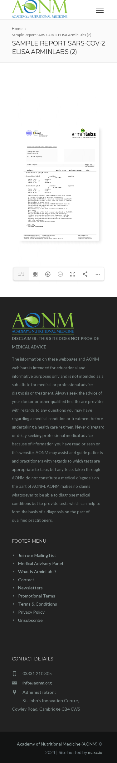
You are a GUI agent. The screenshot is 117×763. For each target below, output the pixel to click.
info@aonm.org (37, 682)
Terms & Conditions (37, 604)
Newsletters (30, 587)
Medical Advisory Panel (40, 563)
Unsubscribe (30, 620)
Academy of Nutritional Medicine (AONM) (57, 743)
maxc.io (95, 752)
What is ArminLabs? (37, 571)
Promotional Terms (36, 595)
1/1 (21, 273)
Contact (26, 579)
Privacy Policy (31, 612)
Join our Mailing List (37, 555)
